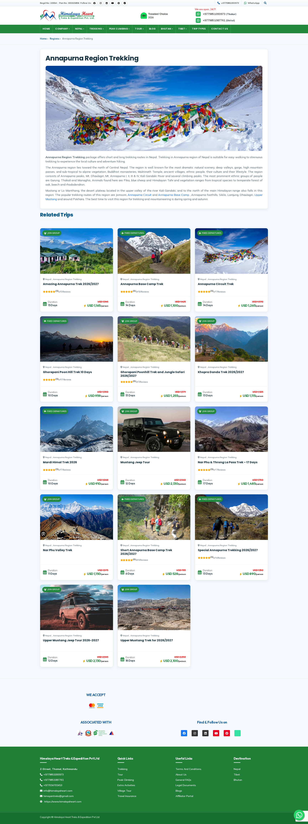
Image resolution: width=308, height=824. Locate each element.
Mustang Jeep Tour (135, 462)
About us (181, 774)
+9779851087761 (53, 779)
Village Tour (124, 790)
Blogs (179, 790)
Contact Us (219, 28)
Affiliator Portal (184, 796)
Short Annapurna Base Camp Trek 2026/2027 (146, 552)
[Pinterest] (118, 3)
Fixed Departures (134, 233)
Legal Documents (186, 785)
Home (46, 28)
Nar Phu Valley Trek (57, 550)
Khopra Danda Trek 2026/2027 (221, 372)
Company (61, 28)
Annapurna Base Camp (173, 195)
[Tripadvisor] (124, 3)
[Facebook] (94, 3)
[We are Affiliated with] (80, 733)
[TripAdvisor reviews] (154, 15)
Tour (138, 28)
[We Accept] (92, 705)
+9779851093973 (53, 774)
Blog (152, 28)
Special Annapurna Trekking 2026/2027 (228, 550)
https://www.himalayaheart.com (62, 801)
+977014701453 (52, 785)
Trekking (95, 28)
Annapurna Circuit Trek (216, 284)
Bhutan (166, 28)
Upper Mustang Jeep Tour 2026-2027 (71, 640)
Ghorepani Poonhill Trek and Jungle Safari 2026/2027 (152, 374)
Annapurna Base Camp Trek (141, 284)
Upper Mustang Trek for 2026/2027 (146, 640)
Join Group (53, 233)
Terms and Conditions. (189, 769)
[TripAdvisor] (238, 733)
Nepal (79, 28)
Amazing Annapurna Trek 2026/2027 (71, 284)
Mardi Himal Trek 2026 (60, 462)
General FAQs (183, 779)
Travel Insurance (126, 796)
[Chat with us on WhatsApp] (299, 815)
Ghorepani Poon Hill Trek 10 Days (67, 372)
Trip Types (199, 28)
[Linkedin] (106, 3)
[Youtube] (112, 3)
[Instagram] (100, 3)
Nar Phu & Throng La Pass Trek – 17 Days (227, 462)
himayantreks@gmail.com (58, 796)
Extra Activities (126, 785)
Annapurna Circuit (140, 195)
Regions (54, 38)
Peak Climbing (118, 28)
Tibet (181, 28)
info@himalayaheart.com (57, 790)
